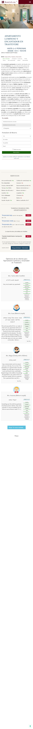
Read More (29, 341)
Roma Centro (18, 56)
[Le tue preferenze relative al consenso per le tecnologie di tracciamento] (30, 726)
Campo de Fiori (8, 56)
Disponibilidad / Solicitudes (20, 248)
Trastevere (13, 56)
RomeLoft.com (11, 2)
